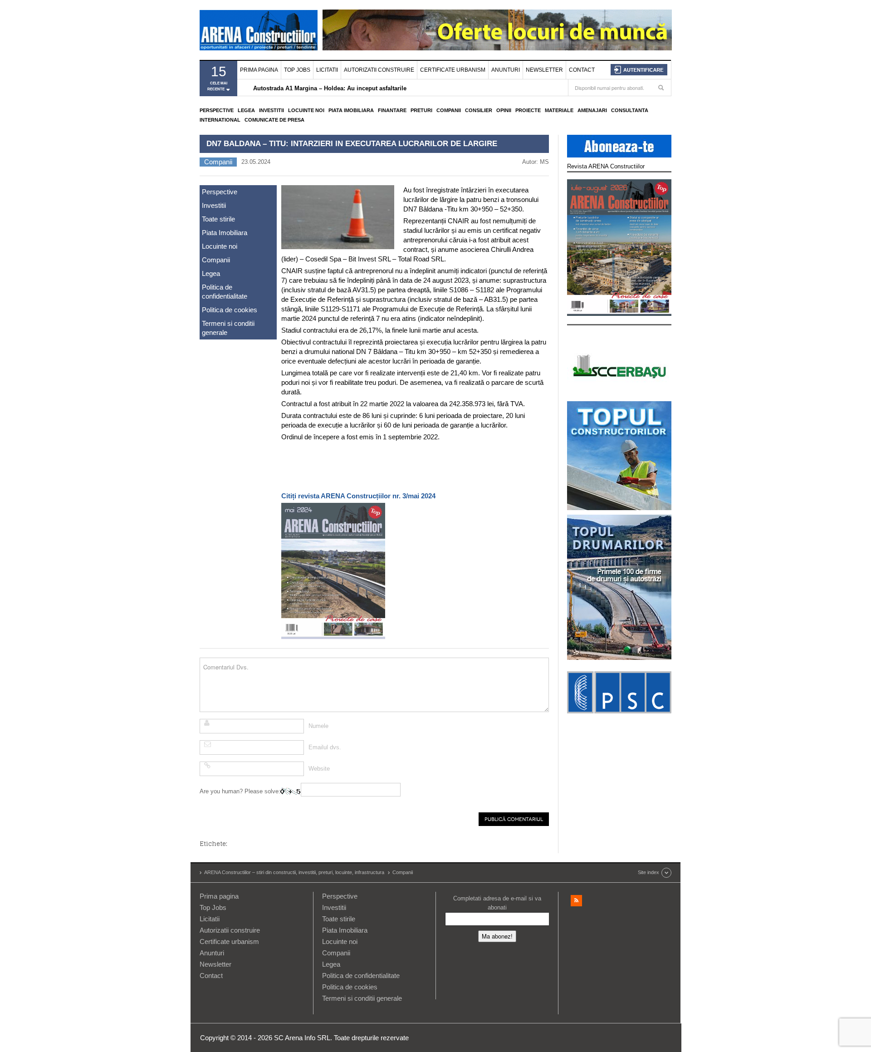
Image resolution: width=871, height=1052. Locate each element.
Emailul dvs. (324, 747)
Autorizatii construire (379, 70)
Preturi (421, 110)
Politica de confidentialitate (224, 291)
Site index (648, 872)
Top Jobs (297, 70)
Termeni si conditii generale (228, 328)
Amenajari (592, 110)
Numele (318, 726)
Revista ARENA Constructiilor (606, 166)
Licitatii (327, 70)
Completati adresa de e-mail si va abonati (497, 903)
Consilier (478, 110)
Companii (448, 110)
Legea (246, 110)
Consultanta (629, 110)
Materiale (559, 110)
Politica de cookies (229, 310)
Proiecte (528, 110)
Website (319, 768)
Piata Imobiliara (351, 110)
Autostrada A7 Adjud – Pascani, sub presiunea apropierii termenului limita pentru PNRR (377, 88)
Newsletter (544, 70)
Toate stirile (218, 219)
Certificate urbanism (452, 70)
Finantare (392, 110)
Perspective (217, 110)
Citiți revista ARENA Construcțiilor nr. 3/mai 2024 (358, 496)
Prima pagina (259, 70)
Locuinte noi (306, 110)
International (220, 120)
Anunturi (505, 70)
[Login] (639, 69)
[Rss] (576, 900)
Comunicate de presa (274, 120)
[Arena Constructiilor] (259, 30)
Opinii (503, 110)
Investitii (271, 110)
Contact (582, 70)
